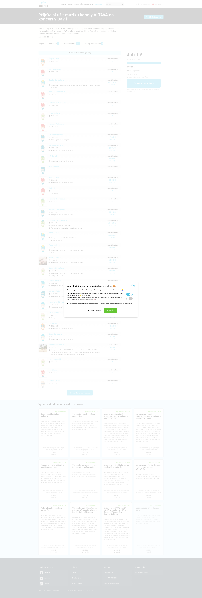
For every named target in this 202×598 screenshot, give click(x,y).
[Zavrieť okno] (133, 285)
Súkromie (102, 304)
